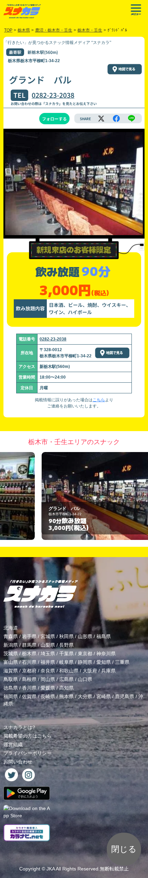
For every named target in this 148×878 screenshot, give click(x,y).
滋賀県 (10, 670)
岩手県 (29, 636)
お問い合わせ (17, 761)
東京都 (85, 653)
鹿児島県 (124, 696)
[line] (131, 118)
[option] (74, 496)
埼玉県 (48, 653)
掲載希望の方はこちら (27, 736)
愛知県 (103, 662)
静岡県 (85, 662)
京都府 (29, 670)
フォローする (54, 119)
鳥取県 (10, 679)
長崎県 (48, 696)
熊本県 (66, 696)
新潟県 (10, 645)
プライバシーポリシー (27, 753)
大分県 (85, 696)
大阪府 (90, 670)
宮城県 (48, 636)
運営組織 (13, 744)
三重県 (122, 662)
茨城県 (10, 653)
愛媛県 (48, 688)
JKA (50, 868)
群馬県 (29, 645)
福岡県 (10, 696)
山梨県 (48, 645)
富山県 (10, 662)
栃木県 (29, 653)
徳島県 (10, 688)
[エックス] (101, 118)
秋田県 (66, 636)
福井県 (48, 662)
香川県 (29, 688)
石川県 (29, 662)
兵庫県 (108, 670)
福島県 (103, 636)
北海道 (10, 628)
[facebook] (116, 118)
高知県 (66, 688)
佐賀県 (29, 696)
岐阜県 (66, 662)
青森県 (10, 636)
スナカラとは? (19, 727)
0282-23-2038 (53, 95)
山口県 (85, 679)
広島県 (66, 679)
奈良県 (48, 670)
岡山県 (48, 679)
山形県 (85, 636)
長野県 (66, 645)
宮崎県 (103, 696)
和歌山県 (68, 670)
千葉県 (66, 653)
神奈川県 (106, 653)
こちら (99, 399)
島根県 (29, 679)
